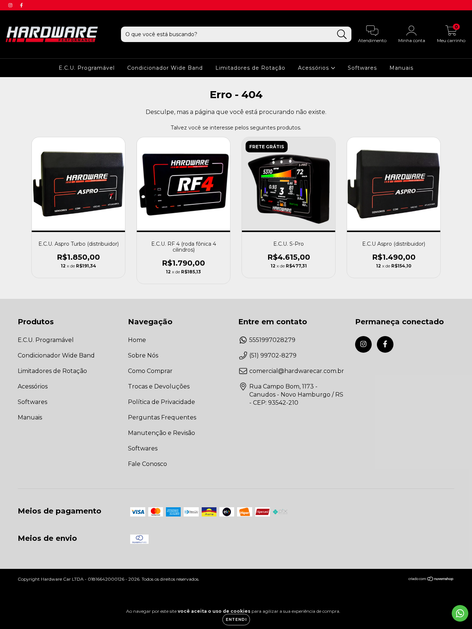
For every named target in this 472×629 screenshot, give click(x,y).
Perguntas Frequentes (162, 417)
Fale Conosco (147, 463)
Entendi (236, 619)
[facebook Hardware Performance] (21, 5)
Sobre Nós (143, 355)
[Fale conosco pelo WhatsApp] (460, 613)
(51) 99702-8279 (272, 355)
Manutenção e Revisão (161, 432)
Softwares (362, 68)
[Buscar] (342, 34)
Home (137, 339)
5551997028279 (272, 339)
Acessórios (314, 68)
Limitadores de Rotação (250, 68)
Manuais (401, 68)
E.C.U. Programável (87, 68)
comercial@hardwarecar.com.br (296, 370)
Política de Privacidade (161, 401)
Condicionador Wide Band (165, 68)
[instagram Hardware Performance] (11, 5)
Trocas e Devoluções (159, 386)
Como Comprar (150, 370)
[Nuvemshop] (431, 580)
